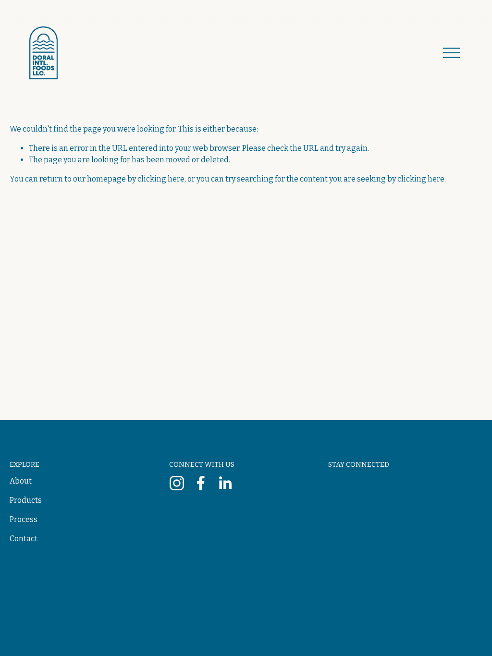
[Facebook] (201, 483)
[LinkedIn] (225, 483)
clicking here (160, 178)
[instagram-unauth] (176, 483)
